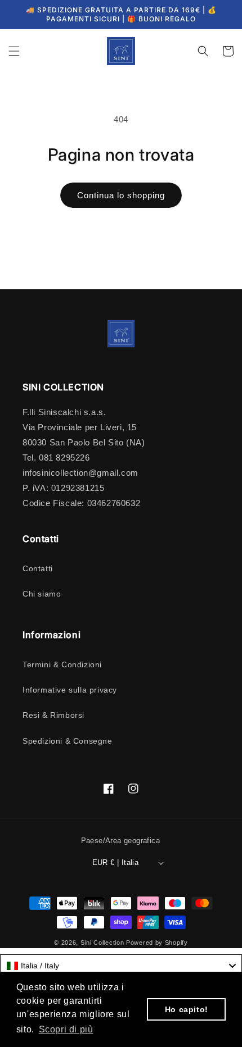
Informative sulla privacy (70, 689)
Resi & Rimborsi (53, 715)
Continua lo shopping (121, 195)
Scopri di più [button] (66, 1029)
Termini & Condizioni (62, 664)
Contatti (38, 568)
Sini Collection (102, 942)
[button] (14, 51)
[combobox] (121, 965)
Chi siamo (42, 593)
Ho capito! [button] (186, 1009)
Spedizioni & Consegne (68, 740)
